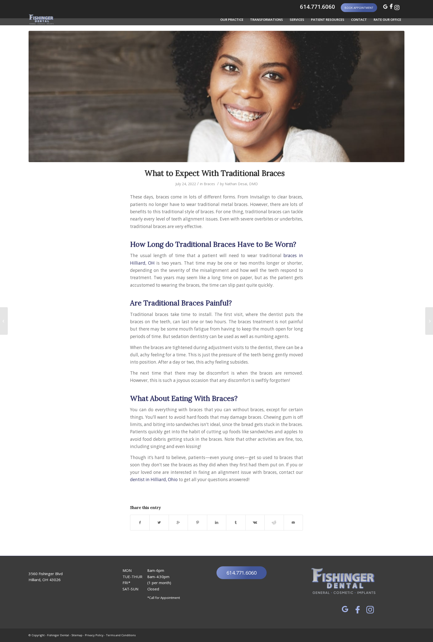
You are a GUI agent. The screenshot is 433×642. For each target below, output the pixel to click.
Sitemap (76, 635)
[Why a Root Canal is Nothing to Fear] (4, 321)
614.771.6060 (316, 6)
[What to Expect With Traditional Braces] (216, 96)
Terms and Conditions (121, 635)
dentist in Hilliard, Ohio (154, 479)
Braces (209, 183)
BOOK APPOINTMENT (359, 8)
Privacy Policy (94, 635)
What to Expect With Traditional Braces (217, 173)
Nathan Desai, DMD (241, 183)
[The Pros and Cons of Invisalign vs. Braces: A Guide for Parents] (429, 321)
